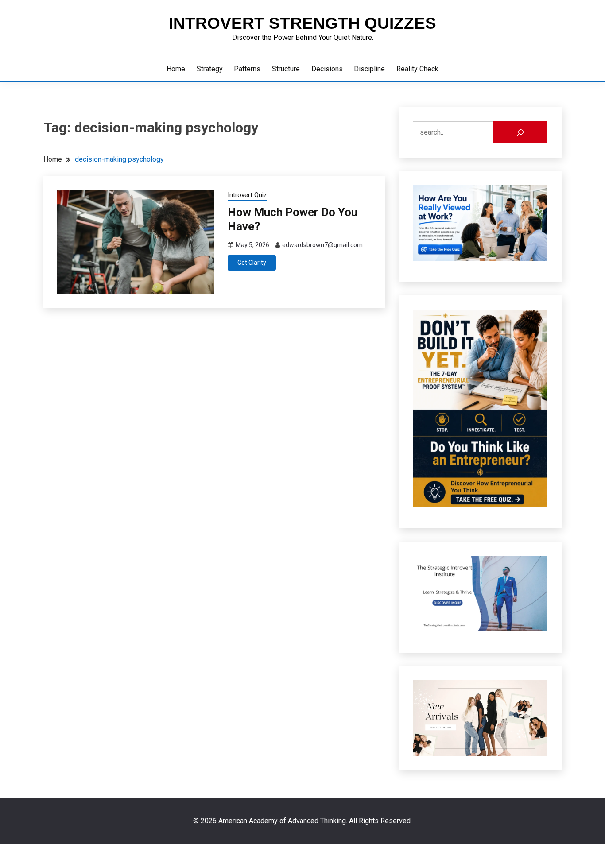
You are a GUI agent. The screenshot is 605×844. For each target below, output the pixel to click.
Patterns (247, 69)
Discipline (369, 69)
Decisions (327, 69)
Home (176, 69)
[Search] (520, 132)
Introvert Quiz (247, 195)
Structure (286, 69)
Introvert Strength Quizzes (302, 23)
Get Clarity (251, 262)
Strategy (210, 69)
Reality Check (417, 69)
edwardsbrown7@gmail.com (322, 244)
